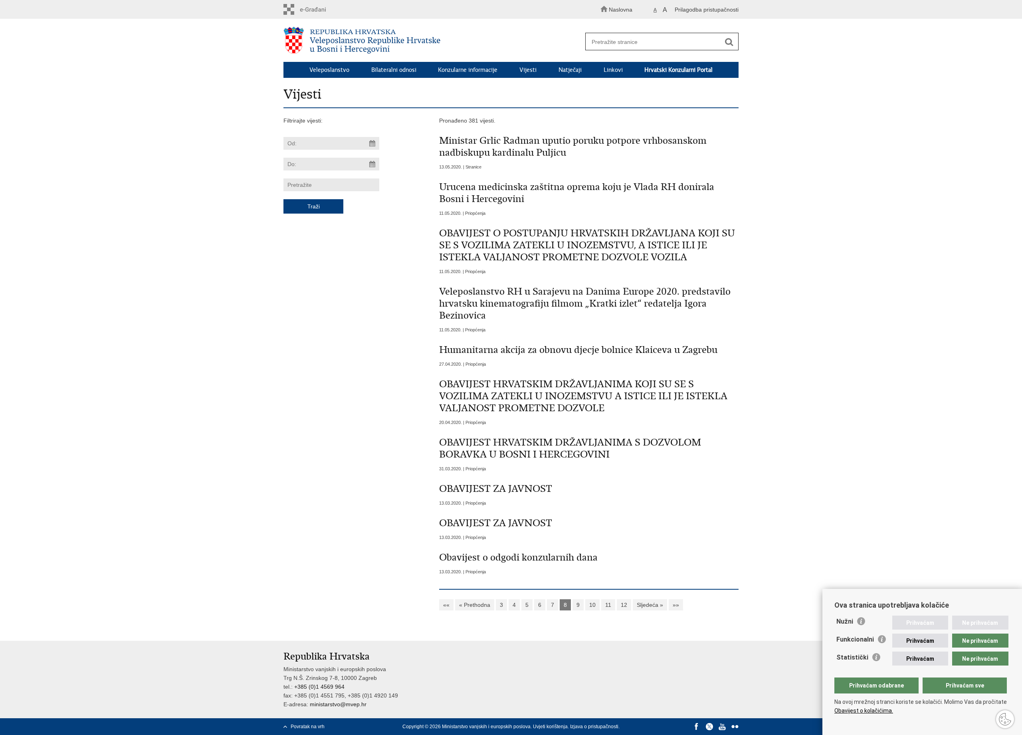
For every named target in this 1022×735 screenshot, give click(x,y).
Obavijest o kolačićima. (863, 710)
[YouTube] (722, 726)
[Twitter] (709, 726)
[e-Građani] (317, 9)
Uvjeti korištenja (550, 726)
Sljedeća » (650, 605)
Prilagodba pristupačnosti (707, 9)
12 (624, 605)
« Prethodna (474, 605)
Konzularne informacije (467, 69)
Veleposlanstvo (329, 69)
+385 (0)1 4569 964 (319, 686)
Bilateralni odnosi (393, 69)
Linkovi (613, 69)
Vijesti (528, 69)
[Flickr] (735, 726)
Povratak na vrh (308, 726)
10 (592, 605)
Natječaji (570, 69)
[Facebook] (696, 726)
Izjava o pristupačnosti (594, 726)
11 (608, 605)
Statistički (852, 657)
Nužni (844, 621)
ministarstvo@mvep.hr (338, 704)
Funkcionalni (855, 639)
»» (676, 605)
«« (446, 605)
